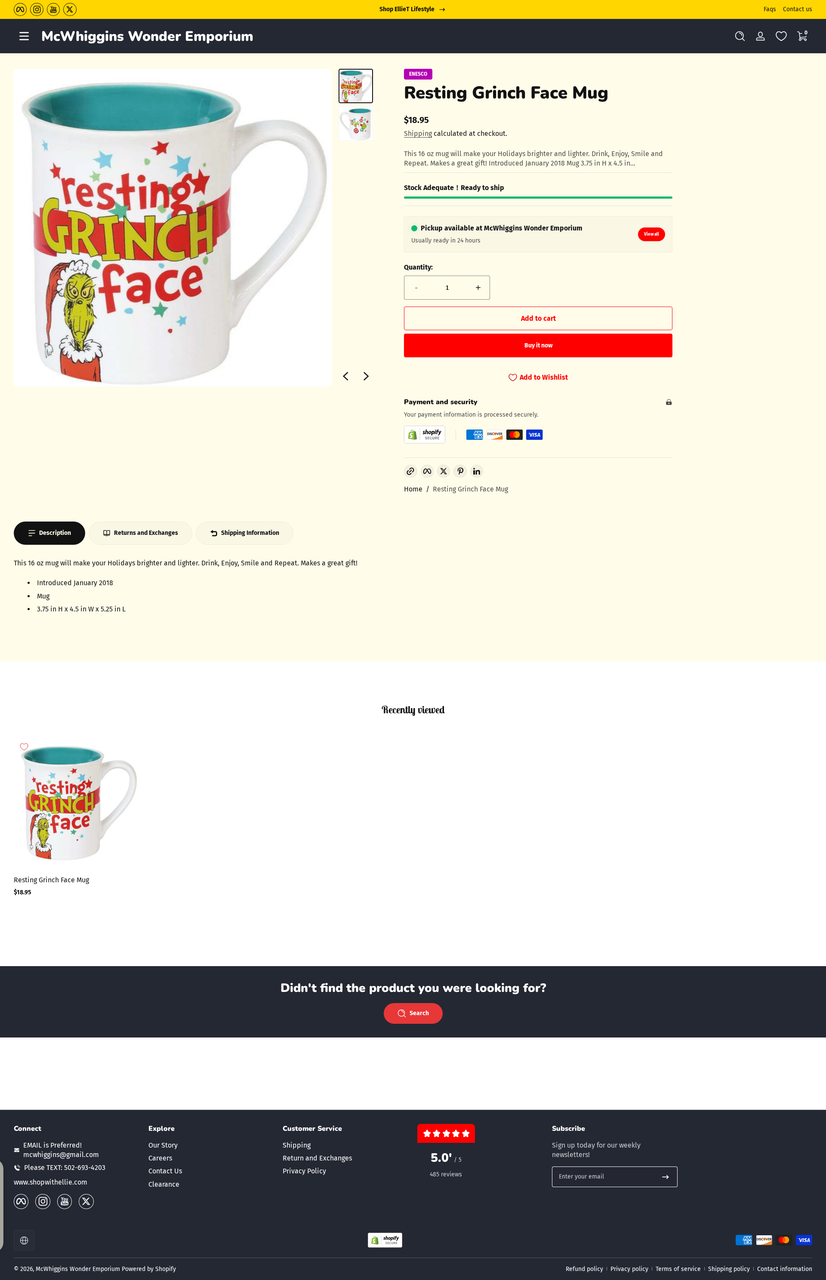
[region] (413, 9)
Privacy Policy (304, 1171)
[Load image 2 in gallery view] (356, 124)
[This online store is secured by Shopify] (424, 434)
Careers (160, 1158)
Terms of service (678, 1269)
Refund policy (584, 1269)
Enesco (418, 74)
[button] (740, 36)
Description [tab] (55, 533)
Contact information (784, 1269)
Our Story (163, 1145)
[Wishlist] (781, 36)
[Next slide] (366, 376)
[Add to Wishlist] (24, 747)
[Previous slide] (345, 376)
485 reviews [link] (446, 1174)
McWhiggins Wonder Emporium (79, 1269)
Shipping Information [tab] (250, 533)
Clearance (163, 1184)
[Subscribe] (665, 1176)
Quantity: (418, 267)
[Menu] (24, 36)
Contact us (797, 9)
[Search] (740, 36)
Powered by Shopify (149, 1269)
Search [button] (419, 1013)
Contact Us (165, 1171)
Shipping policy (729, 1269)
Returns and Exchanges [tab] (146, 533)
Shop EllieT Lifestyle (407, 9)
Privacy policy (629, 1269)
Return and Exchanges (317, 1158)
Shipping (418, 133)
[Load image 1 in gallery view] (356, 86)
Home (413, 489)
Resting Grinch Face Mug (470, 489)
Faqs (770, 9)
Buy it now (538, 345)
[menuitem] (211, 1145)
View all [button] (651, 234)
